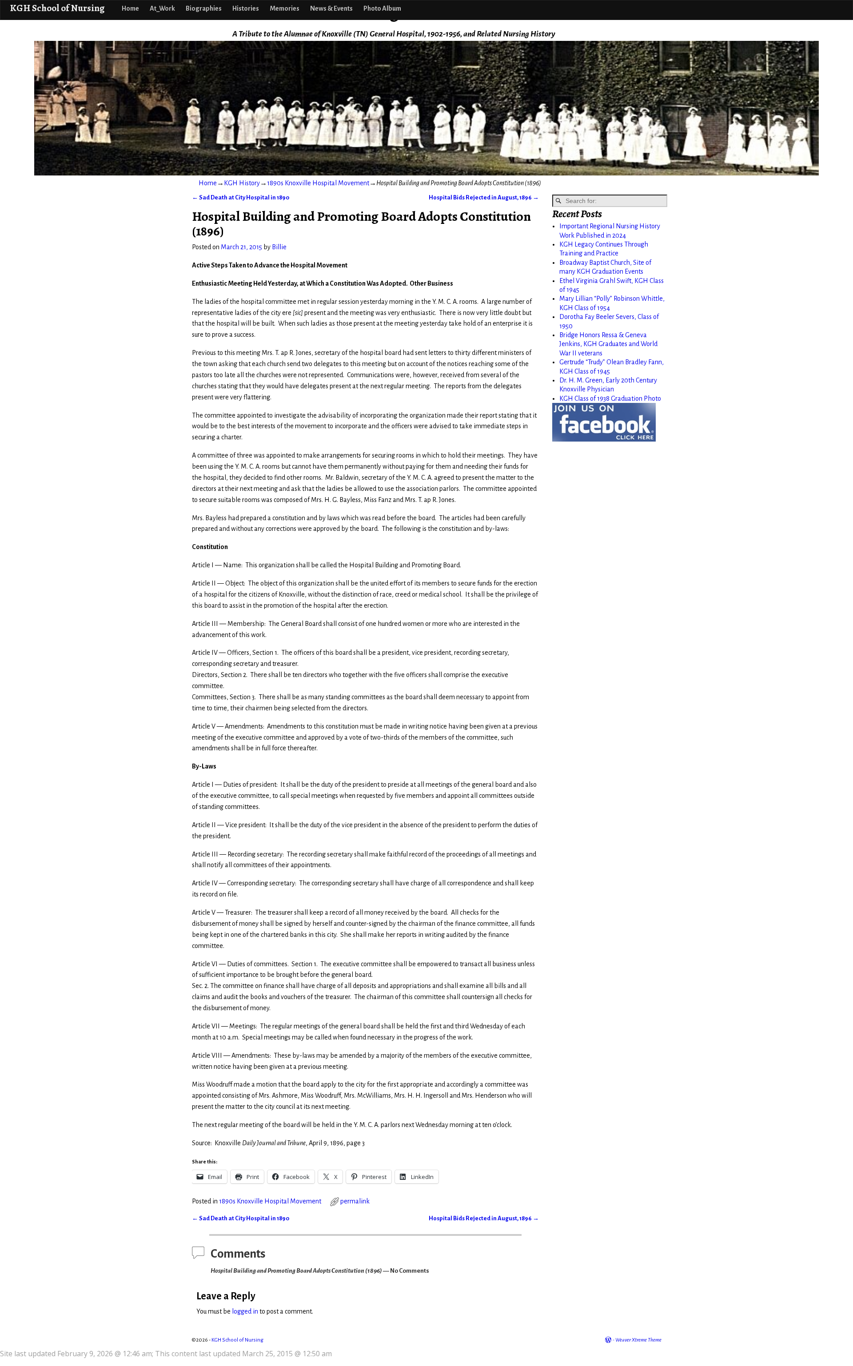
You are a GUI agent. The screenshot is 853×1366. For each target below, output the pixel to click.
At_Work (162, 8)
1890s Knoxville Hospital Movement (318, 183)
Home (130, 8)
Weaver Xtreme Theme (638, 1340)
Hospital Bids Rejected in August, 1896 (484, 197)
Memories (284, 8)
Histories (245, 8)
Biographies (204, 8)
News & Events (331, 8)
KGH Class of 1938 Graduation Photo (610, 398)
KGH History (242, 183)
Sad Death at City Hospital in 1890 (240, 197)
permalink (355, 1201)
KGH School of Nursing (57, 7)
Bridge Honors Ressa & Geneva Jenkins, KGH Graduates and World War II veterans (608, 344)
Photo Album (382, 8)
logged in (245, 1311)
